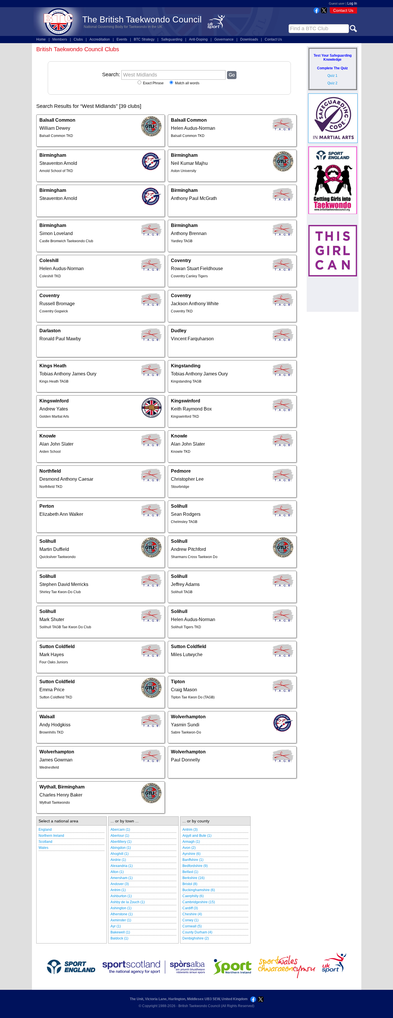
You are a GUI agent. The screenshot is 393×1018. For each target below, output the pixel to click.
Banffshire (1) (192, 860)
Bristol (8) (189, 884)
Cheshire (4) (192, 914)
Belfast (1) (190, 872)
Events (122, 39)
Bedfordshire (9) (195, 866)
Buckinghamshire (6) (198, 890)
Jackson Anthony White (195, 303)
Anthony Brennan (189, 233)
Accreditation (99, 39)
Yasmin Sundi (185, 724)
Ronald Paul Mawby (60, 338)
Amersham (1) (121, 878)
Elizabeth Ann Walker (61, 514)
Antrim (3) (190, 830)
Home (41, 39)
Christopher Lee (187, 479)
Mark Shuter (51, 619)
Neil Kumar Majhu (189, 163)
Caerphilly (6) (193, 896)
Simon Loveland (56, 233)
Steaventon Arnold (58, 163)
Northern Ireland (51, 836)
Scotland (45, 842)
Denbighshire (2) (195, 938)
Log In (352, 3)
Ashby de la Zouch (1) (127, 902)
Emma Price (51, 689)
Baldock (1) (119, 938)
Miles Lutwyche (187, 654)
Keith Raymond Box (191, 408)
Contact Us (343, 10)
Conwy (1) (190, 920)
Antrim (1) (118, 890)
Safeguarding (171, 39)
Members (59, 39)
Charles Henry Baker (60, 794)
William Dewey (54, 128)
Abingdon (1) (120, 848)
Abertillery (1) (120, 842)
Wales (43, 848)
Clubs (78, 39)
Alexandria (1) (121, 866)
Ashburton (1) (121, 896)
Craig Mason (184, 689)
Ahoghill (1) (119, 854)
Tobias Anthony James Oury (67, 373)
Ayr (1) (115, 926)
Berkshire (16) (193, 878)
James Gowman (56, 759)
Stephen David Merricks (63, 584)
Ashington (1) (120, 908)
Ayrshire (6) (191, 854)
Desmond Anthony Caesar (66, 479)
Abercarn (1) (120, 830)
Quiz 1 (332, 76)
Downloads (249, 39)
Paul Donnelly (185, 759)
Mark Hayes (51, 654)
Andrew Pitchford (188, 549)
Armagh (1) (191, 842)
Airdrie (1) (118, 860)
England (45, 830)
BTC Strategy (144, 39)
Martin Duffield (54, 549)
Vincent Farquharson (192, 338)
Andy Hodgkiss (54, 724)
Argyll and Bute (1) (196, 836)
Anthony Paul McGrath (194, 198)
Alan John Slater (56, 444)
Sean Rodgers (186, 514)
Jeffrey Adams (185, 584)
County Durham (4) (197, 932)
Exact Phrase (153, 83)
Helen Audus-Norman (193, 128)
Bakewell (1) (120, 932)
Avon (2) (189, 848)
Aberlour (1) (119, 836)
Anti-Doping (198, 39)
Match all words (186, 83)
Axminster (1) (120, 920)
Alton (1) (117, 872)
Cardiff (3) (190, 908)
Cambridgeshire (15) (198, 902)
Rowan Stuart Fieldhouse (197, 268)
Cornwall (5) (192, 926)
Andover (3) (119, 884)
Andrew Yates (53, 408)
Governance (224, 39)
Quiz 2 (332, 83)
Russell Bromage (57, 303)
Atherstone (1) (121, 914)
